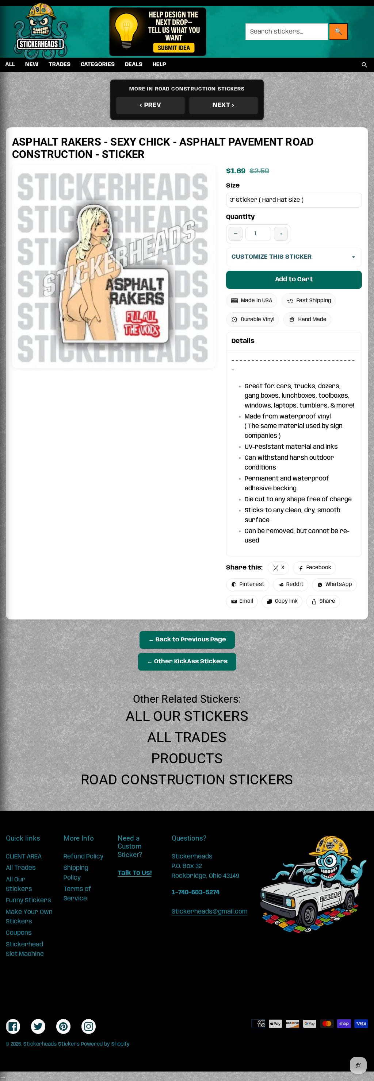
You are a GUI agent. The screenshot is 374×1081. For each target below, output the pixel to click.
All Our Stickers (187, 716)
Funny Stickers (28, 900)
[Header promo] (157, 31)
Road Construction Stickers (187, 780)
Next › (223, 105)
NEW (31, 64)
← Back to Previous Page (187, 640)
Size (233, 185)
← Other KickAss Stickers (187, 662)
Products (187, 758)
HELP (159, 64)
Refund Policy (83, 856)
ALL (10, 64)
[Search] (364, 65)
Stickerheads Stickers (51, 1044)
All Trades (187, 737)
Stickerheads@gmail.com (210, 911)
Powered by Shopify (105, 1044)
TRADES (59, 64)
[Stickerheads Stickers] (41, 32)
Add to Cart (294, 279)
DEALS (133, 64)
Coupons (19, 933)
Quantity (240, 217)
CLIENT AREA (24, 856)
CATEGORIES (98, 64)
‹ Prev (150, 105)
